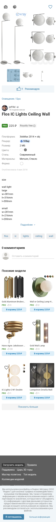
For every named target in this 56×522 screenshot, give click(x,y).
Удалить (37, 266)
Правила (32, 465)
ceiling (38, 236)
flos (6, 236)
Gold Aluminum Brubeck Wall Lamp (13, 301)
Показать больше (28, 406)
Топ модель (29, 474)
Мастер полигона (11, 474)
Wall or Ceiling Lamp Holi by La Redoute (41, 301)
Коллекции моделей (13, 479)
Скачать (37, 266)
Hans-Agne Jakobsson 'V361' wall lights (13, 345)
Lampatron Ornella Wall (41, 390)
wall (51, 236)
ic (15, 236)
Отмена (18, 266)
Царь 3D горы (25, 469)
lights (26, 236)
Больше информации (39, 517)
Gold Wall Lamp (37, 345)
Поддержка (8, 469)
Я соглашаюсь (14, 516)
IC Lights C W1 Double (12, 390)
